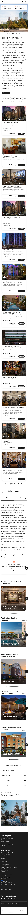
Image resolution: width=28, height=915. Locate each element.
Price (12, 98)
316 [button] (10, 196)
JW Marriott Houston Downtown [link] (11, 186)
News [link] (2, 842)
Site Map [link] (3, 871)
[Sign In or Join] (26, 2)
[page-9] (14, 613)
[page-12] (17, 613)
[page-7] (12, 613)
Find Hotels (6, 93)
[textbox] (7, 8)
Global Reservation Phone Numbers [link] (9, 867)
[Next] (23, 112)
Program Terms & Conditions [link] (7, 882)
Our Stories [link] (3, 845)
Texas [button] (14, 33)
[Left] (10, 28)
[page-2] (10, 759)
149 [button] (10, 447)
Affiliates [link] (3, 858)
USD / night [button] (14, 133)
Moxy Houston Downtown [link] (9, 377)
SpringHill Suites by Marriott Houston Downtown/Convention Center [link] (12, 218)
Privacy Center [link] (4, 878)
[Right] (17, 28)
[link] (7, 125)
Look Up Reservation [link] (5, 865)
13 (18, 483)
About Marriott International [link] (7, 838)
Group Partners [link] (4, 855)
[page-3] (11, 759)
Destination (7, 6)
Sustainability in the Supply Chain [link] (8, 884)
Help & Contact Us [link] (5, 864)
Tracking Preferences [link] (5, 877)
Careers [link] (3, 839)
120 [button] (10, 165)
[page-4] (12, 759)
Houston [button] (19, 33)
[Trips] (22, 2)
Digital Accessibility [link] (5, 847)
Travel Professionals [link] (5, 854)
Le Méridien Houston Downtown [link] (11, 346)
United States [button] (9, 33)
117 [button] (10, 259)
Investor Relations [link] (5, 841)
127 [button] (10, 228)
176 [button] (10, 418)
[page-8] (13, 613)
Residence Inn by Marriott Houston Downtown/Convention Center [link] (11, 155)
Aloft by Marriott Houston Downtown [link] (12, 281)
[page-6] (11, 613)
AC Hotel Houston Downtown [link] (10, 250)
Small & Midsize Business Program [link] (8, 852)
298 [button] (10, 323)
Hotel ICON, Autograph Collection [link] (11, 469)
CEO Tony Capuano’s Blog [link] (7, 844)
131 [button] (10, 386)
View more (3, 798)
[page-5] (10, 613)
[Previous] (4, 112)
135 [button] (10, 291)
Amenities (18, 98)
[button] (7, 7)
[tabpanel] (14, 7)
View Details (5, 130)
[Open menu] (2, 2)
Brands (25, 98)
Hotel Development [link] (5, 857)
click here (11, 912)
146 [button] (10, 133)
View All (23, 584)
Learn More (13, 570)
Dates (18, 6)
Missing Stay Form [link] (5, 870)
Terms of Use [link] (4, 881)
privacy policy (19, 910)
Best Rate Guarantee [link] (5, 868)
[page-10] (15, 613)
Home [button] (3, 33)
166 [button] (10, 356)
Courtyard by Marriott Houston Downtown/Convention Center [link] (10, 123)
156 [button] (10, 479)
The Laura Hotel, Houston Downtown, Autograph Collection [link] (12, 312)
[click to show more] (26, 568)
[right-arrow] (24, 498)
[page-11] (16, 613)
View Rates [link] (21, 133)
